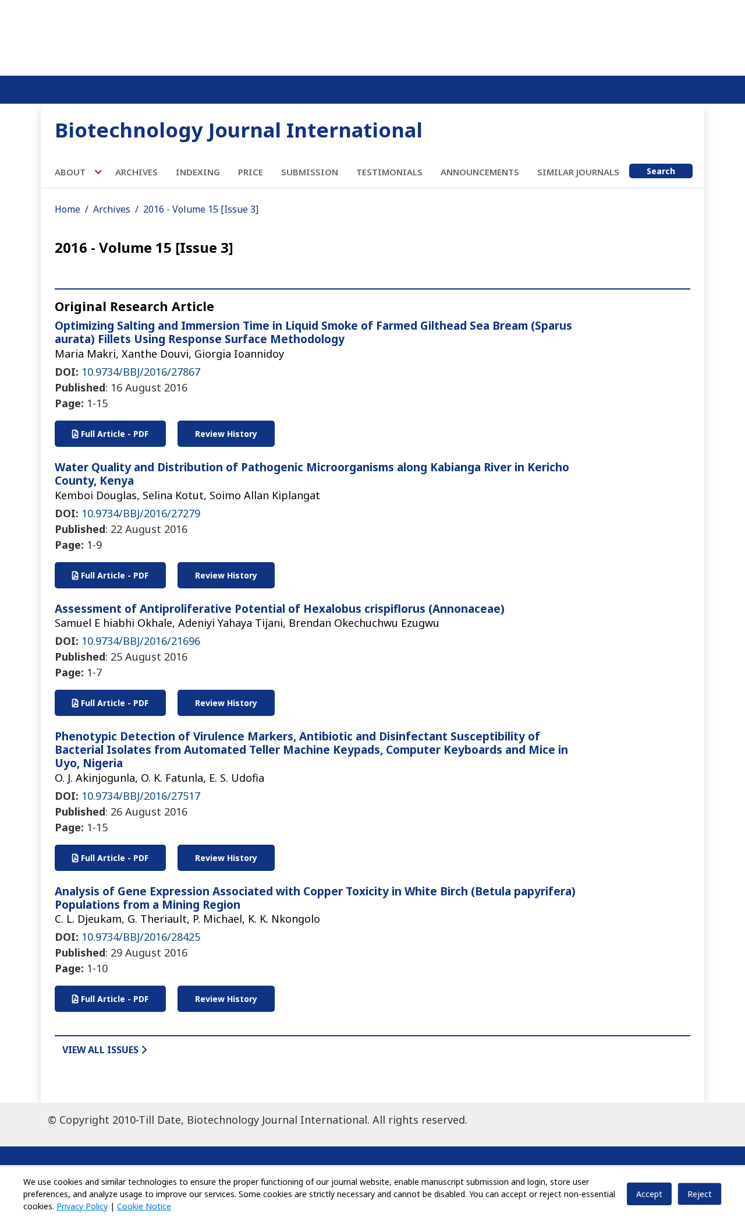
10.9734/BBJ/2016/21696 (140, 641)
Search (661, 171)
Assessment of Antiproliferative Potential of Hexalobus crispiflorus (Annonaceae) (280, 608)
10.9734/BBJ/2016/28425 (140, 937)
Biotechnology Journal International (239, 129)
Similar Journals (578, 172)
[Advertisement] (372, 35)
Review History (226, 433)
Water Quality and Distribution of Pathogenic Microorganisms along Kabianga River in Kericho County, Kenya (312, 474)
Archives (136, 172)
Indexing (198, 172)
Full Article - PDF (113, 433)
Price (250, 172)
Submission (309, 172)
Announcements (480, 172)
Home (67, 209)
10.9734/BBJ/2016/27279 (140, 513)
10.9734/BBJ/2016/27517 (140, 796)
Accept (649, 1193)
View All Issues (101, 1049)
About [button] (71, 172)
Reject (699, 1193)
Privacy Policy (82, 1206)
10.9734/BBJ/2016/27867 (140, 372)
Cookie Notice (144, 1206)
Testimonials (389, 172)
